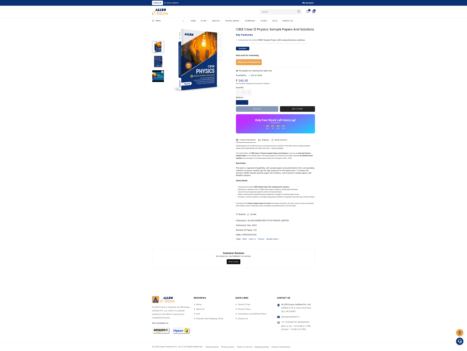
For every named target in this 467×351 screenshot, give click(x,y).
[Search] (299, 11)
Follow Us (157, 3)
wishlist (242, 214)
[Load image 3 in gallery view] (158, 47)
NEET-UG (216, 21)
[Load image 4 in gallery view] (158, 62)
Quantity (240, 87)
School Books (232, 21)
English (243, 103)
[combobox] (281, 11)
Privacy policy (227, 347)
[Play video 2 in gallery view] (158, 76)
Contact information (280, 347)
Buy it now (297, 109)
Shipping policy (262, 347)
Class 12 (252, 239)
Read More (242, 48)
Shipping (249, 83)
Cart (198, 314)
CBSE (244, 239)
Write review (233, 262)
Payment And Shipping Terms (209, 318)
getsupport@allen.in (290, 317)
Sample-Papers (272, 239)
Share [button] (253, 214)
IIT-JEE (203, 21)
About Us (200, 309)
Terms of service (244, 347)
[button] (313, 11)
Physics (261, 239)
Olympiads (250, 21)
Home (199, 304)
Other (264, 21)
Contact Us (243, 318)
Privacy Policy (244, 309)
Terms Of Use (244, 304)
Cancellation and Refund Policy (252, 314)
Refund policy (212, 347)
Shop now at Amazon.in (249, 62)
